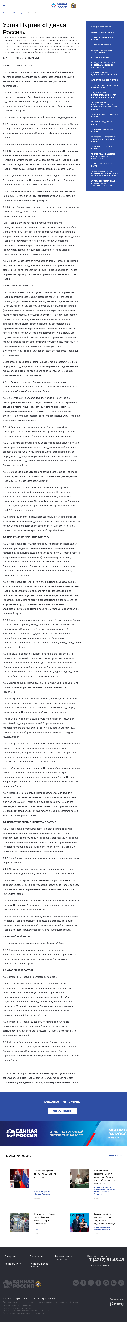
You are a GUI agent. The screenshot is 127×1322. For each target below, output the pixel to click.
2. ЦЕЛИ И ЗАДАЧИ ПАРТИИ (102, 32)
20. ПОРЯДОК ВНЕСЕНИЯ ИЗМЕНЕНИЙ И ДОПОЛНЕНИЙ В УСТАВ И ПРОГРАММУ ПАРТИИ (104, 173)
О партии (16, 13)
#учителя (97, 1230)
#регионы (97, 1192)
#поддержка (106, 1230)
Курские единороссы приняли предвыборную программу (45, 1174)
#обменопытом (99, 1189)
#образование (111, 1189)
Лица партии (37, 1256)
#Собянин (105, 1192)
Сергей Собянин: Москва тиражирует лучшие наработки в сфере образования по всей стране (104, 1177)
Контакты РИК (13, 1263)
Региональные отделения (63, 1257)
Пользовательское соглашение (17, 1306)
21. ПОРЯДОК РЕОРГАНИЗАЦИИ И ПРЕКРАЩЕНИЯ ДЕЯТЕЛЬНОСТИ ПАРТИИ (104, 183)
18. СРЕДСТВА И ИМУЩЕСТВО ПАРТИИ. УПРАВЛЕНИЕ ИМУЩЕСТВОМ (103, 156)
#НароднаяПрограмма (42, 1194)
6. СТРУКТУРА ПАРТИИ (100, 57)
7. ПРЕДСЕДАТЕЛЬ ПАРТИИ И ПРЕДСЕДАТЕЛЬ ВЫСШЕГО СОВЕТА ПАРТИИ (103, 65)
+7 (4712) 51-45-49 (105, 1259)
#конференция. (104, 1227)
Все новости (115, 1155)
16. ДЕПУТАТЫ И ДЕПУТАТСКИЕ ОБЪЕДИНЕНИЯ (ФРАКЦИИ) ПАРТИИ (103, 139)
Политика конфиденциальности (17, 1308)
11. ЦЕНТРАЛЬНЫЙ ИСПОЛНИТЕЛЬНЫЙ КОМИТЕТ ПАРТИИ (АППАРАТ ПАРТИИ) (103, 95)
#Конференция (44, 1192)
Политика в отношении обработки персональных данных (28, 1311)
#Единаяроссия (105, 1187)
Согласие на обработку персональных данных (23, 1313)
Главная (6, 13)
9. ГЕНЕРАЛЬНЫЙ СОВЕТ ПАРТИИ (104, 80)
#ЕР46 (36, 1192)
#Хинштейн (98, 1194)
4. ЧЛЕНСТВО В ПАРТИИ (101, 45)
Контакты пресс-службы (39, 1265)
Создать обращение (62, 1111)
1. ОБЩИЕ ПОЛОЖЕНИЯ (101, 27)
